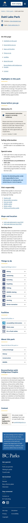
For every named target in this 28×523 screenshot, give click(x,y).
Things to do (7, 53)
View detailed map (15, 21)
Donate (4, 481)
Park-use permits (7, 467)
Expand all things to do (8, 267)
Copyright (5, 517)
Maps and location (9, 49)
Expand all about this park (9, 345)
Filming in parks (7, 469)
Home (3, 11)
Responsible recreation (10, 200)
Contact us (5, 496)
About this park (8, 61)
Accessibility (14, 514)
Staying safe (7, 198)
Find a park (10, 11)
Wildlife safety (8, 204)
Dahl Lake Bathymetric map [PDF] (13, 222)
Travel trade (6, 472)
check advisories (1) (13, 25)
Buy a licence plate (8, 484)
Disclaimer (14, 510)
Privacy (4, 514)
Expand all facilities (7, 318)
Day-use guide (8, 202)
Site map (4, 510)
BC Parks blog (6, 499)
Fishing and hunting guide (11, 208)
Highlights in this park (10, 41)
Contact (6, 71)
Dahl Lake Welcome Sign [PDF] (13, 224)
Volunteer (5, 487)
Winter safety (8, 206)
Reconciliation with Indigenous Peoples (13, 66)
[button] (25, 3)
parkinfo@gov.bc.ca (20, 422)
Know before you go (10, 45)
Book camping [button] (16, 4)
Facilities (6, 57)
